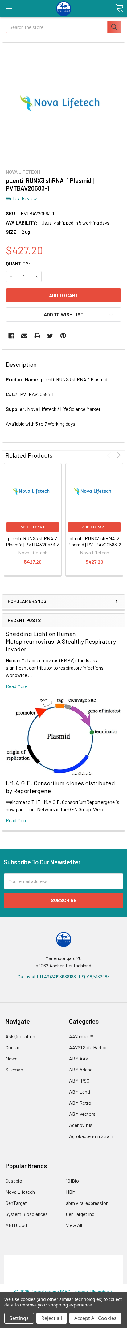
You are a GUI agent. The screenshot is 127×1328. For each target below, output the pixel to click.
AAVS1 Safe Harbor (88, 1047)
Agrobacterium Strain (91, 1136)
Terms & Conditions (63, 1258)
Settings (19, 1318)
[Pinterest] (63, 335)
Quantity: (18, 263)
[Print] (37, 335)
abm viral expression (87, 1203)
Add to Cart (32, 526)
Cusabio (14, 1181)
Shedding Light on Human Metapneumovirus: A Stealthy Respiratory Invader (61, 641)
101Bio (72, 1181)
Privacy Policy (63, 1280)
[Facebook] (11, 335)
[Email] (24, 335)
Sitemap (14, 1069)
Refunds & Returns (63, 1273)
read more (16, 686)
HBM (71, 1192)
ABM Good (16, 1225)
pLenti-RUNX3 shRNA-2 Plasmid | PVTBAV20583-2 (94, 541)
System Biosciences (27, 1214)
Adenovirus (80, 1125)
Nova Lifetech (20, 1192)
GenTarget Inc (80, 1214)
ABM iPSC (79, 1080)
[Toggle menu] (8, 8)
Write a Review (21, 198)
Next (117, 455)
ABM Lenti (79, 1092)
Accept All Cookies (95, 1318)
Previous (110, 455)
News (12, 1058)
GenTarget (16, 1203)
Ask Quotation (20, 1036)
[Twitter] (50, 335)
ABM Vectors (82, 1114)
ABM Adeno (81, 1069)
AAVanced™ (81, 1036)
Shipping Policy (64, 1266)
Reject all (51, 1318)
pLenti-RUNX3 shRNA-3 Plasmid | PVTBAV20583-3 (32, 541)
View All (74, 1225)
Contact (14, 1047)
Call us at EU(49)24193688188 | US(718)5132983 (64, 976)
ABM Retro (80, 1103)
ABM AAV (78, 1058)
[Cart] (119, 8)
